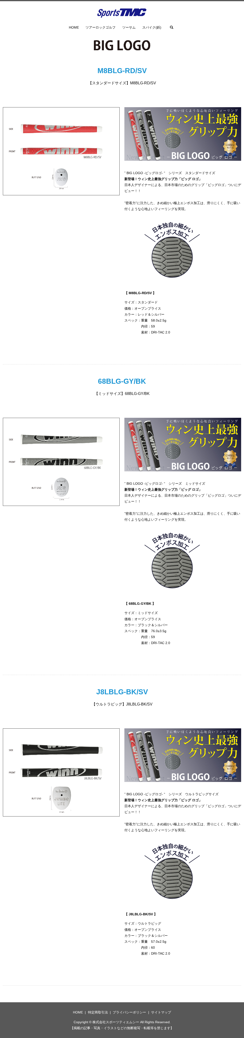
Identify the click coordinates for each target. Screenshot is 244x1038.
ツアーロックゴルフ (101, 27)
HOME (74, 27)
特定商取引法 (98, 1012)
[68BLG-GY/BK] (61, 462)
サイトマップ (161, 1012)
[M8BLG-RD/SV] (61, 151)
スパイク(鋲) (151, 27)
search (171, 27)
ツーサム (129, 27)
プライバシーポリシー (129, 1012)
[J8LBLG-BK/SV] (61, 772)
